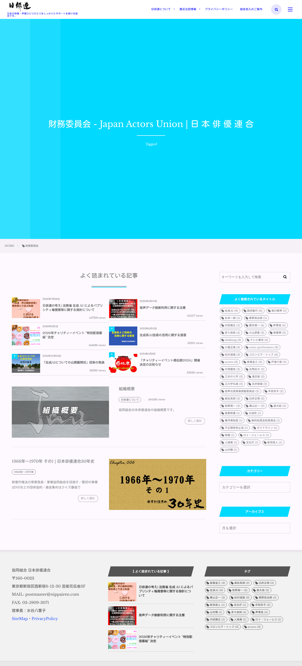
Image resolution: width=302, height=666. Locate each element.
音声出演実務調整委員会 (242, 391)
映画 (229, 435)
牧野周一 (232, 405)
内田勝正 (232, 325)
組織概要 (127, 388)
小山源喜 (256, 332)
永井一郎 (232, 318)
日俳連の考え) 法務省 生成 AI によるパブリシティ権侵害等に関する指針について (72, 308)
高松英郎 (232, 398)
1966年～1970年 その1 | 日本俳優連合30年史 (53, 461)
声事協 (279, 325)
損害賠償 (232, 413)
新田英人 (274, 442)
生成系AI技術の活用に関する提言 (163, 335)
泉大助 (279, 405)
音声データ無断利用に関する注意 (163, 308)
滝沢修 (258, 376)
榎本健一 (256, 325)
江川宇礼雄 (234, 384)
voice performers (263, 347)
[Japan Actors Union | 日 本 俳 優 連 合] (20, 6)
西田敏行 (254, 310)
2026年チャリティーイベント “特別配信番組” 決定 (72, 335)
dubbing (233, 340)
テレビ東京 (259, 340)
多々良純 (232, 332)
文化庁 (252, 442)
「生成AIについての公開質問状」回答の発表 (73, 363)
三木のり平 (234, 376)
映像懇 (279, 332)
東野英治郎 (258, 318)
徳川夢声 (278, 310)
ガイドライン (267, 427)
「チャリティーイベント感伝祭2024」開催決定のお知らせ (170, 362)
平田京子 (275, 391)
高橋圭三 (254, 362)
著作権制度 (233, 420)
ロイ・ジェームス (256, 435)
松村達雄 (232, 354)
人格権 (231, 442)
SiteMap (20, 618)
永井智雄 (259, 384)
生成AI (231, 310)
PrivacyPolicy (45, 618)
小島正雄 (232, 347)
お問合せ (256, 369)
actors (231, 362)
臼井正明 (256, 398)
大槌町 (255, 413)
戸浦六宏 (279, 362)
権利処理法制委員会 (266, 420)
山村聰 (231, 449)
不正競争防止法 (236, 427)
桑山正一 (256, 405)
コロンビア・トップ (263, 354)
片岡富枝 (232, 369)
